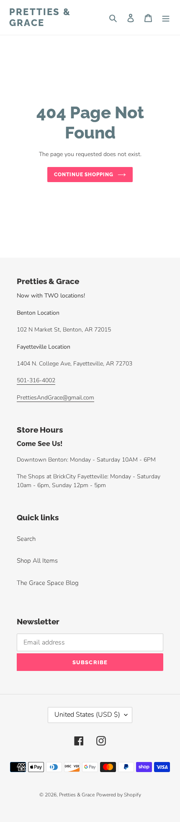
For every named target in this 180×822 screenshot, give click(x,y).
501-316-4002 (36, 380)
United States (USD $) (87, 714)
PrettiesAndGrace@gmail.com (55, 398)
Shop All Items (37, 560)
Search (26, 539)
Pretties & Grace (40, 17)
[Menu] (166, 17)
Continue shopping (84, 174)
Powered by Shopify (118, 794)
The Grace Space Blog (48, 583)
